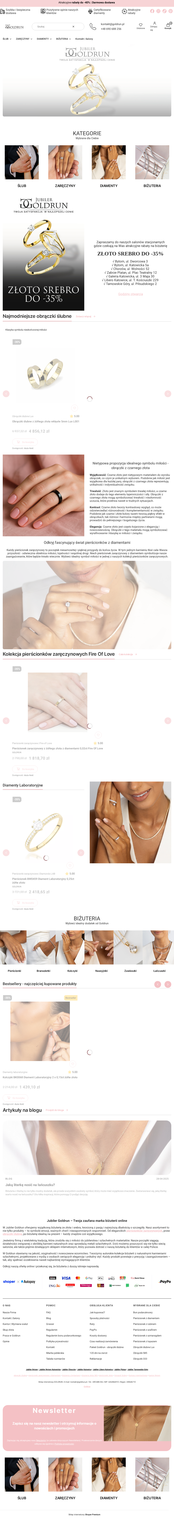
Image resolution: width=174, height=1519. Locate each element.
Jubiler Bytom (32, 1369)
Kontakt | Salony (11, 1318)
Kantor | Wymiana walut (15, 1324)
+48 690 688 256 (111, 28)
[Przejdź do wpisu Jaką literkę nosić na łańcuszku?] (87, 1147)
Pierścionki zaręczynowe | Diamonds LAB (33, 873)
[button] (80, 26)
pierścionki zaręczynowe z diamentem (45, 1375)
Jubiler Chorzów (69, 1369)
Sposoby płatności (99, 1318)
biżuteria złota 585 (89, 1375)
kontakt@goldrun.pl (112, 24)
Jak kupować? (97, 1312)
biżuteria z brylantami (71, 1375)
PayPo (93, 1329)
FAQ (48, 1312)
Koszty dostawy (98, 1335)
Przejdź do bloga (55, 1110)
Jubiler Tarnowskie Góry (138, 1369)
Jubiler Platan (120, 1369)
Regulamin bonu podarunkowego (63, 1335)
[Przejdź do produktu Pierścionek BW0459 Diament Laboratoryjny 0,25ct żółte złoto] (43, 832)
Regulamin (51, 1329)
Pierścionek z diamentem (146, 1318)
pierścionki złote (106, 1375)
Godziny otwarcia (130, 294)
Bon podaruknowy (143, 1312)
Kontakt (50, 1347)
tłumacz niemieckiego (138, 1375)
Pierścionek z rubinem (144, 1324)
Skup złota (8, 1329)
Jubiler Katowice (84, 1369)
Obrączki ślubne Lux (22, 416)
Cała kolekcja (126, 654)
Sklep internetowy (84, 1514)
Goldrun (87, 1386)
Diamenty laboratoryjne (15, 1072)
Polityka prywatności (57, 1341)
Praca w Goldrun (11, 1335)
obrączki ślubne (12, 1234)
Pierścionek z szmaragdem (147, 1335)
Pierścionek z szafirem (145, 1329)
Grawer (50, 1324)
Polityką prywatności (64, 1444)
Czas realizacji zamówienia (104, 1341)
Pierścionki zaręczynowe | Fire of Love (32, 743)
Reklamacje (96, 1358)
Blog (8, 1178)
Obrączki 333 (140, 1358)
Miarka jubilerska (55, 1353)
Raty (92, 1324)
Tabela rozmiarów (55, 1358)
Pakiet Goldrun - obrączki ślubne (107, 1347)
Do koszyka (28, 442)
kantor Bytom (154, 1375)
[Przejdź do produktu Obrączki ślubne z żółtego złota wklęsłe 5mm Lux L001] (46, 375)
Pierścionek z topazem (145, 1341)
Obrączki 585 (140, 1353)
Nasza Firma (9, 1312)
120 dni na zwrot (98, 1353)
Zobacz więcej (83, 316)
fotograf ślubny (120, 1375)
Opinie (6, 1341)
